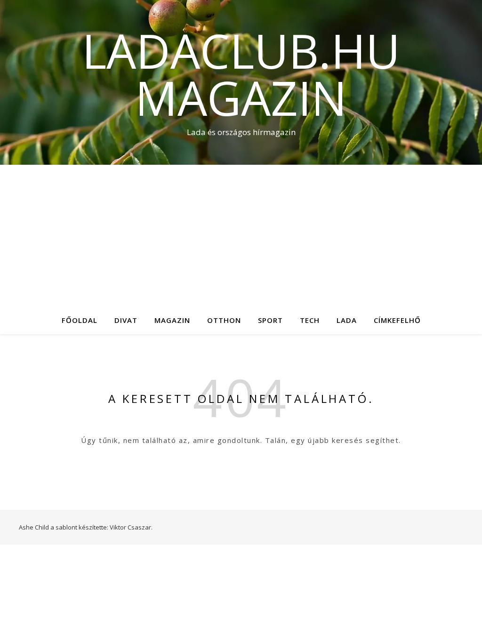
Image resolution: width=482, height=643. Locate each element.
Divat (125, 320)
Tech (310, 320)
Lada (347, 320)
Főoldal (79, 320)
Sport (270, 320)
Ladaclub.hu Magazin (241, 74)
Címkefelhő (397, 320)
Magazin (172, 320)
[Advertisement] (241, 235)
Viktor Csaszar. (131, 527)
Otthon (224, 320)
